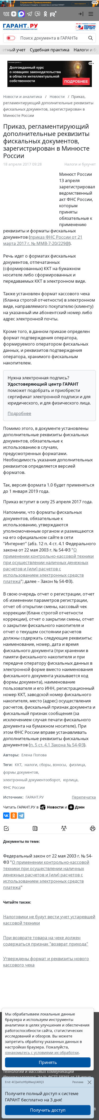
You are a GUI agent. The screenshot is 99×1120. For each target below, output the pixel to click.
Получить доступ (47, 1110)
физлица (77, 764)
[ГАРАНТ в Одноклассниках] (45, 14)
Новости (55, 807)
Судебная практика (49, 50)
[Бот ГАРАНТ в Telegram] (37, 14)
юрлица (70, 779)
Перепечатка (84, 797)
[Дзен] (13, 14)
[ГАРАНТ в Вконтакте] (6, 14)
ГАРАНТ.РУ (35, 797)
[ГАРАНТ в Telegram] (29, 14)
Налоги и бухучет (80, 164)
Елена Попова (34, 754)
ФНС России (14, 787)
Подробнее (19, 413)
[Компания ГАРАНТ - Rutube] (53, 14)
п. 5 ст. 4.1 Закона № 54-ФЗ (57, 745)
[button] (81, 14)
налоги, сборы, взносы (45, 764)
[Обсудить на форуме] (64, 828)
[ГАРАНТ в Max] (21, 13)
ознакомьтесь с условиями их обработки (42, 1052)
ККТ (18, 764)
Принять (48, 1062)
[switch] (11, 38)
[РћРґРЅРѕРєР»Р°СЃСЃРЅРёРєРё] (14, 815)
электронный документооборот (31, 779)
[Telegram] (21, 815)
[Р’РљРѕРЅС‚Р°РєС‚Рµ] (6, 815)
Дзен (79, 807)
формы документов (20, 772)
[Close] (89, 1082)
